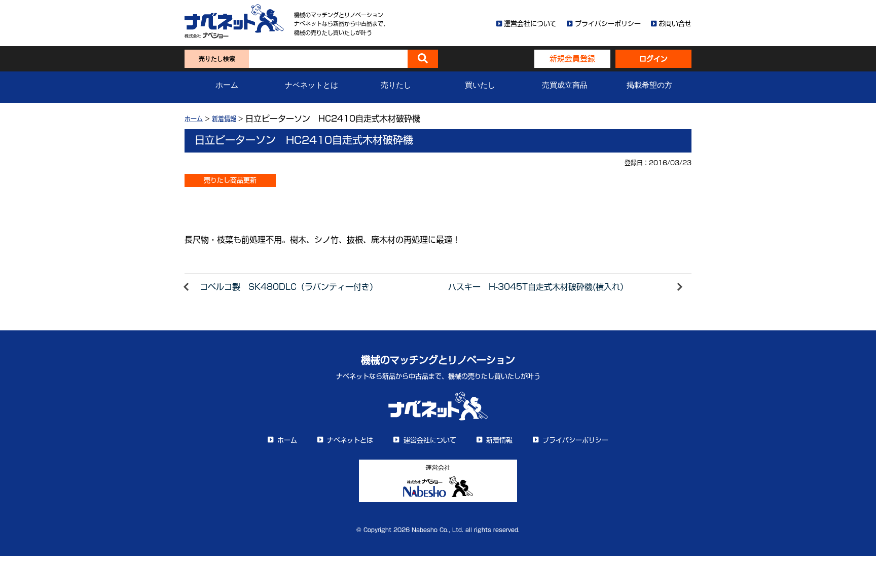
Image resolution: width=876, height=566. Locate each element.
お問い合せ (675, 23)
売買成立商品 (565, 85)
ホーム (226, 85)
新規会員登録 (572, 58)
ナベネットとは (311, 85)
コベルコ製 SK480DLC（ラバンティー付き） (289, 287)
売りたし (396, 85)
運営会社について (530, 23)
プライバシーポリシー (608, 23)
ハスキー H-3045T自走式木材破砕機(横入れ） (538, 287)
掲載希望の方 (649, 85)
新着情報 (224, 119)
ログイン (653, 58)
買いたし (480, 85)
